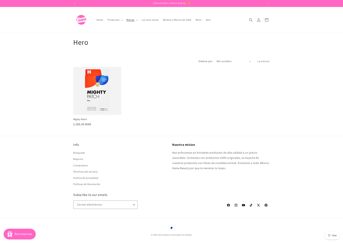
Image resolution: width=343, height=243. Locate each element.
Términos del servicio (85, 171)
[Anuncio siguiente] (268, 3)
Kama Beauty (164, 235)
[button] (114, 20)
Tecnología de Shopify (181, 235)
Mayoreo (78, 159)
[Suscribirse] (133, 205)
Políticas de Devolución (86, 184)
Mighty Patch (80, 119)
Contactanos (80, 165)
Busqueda (79, 152)
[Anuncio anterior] (74, 3)
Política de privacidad (85, 177)
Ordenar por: (205, 61)
